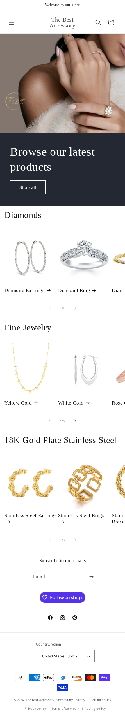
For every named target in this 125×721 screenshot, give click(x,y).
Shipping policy (94, 708)
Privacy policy (35, 708)
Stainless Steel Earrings (30, 515)
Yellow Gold (18, 403)
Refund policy (101, 700)
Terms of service (64, 708)
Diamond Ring (74, 290)
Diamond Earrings (24, 290)
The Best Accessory (40, 700)
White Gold (71, 403)
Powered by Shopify (70, 700)
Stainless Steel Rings (81, 515)
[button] (11, 22)
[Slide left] (49, 308)
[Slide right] (75, 308)
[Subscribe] (91, 576)
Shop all (28, 187)
